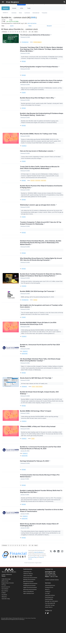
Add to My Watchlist (31, 23)
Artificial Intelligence (37, 42)
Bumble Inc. (25, 351)
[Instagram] (62, 555)
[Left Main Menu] (3, 2)
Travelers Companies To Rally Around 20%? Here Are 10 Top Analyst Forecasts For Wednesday (40, 223)
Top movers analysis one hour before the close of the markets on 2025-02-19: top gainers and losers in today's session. (41, 81)
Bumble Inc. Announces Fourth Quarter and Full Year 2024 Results (40, 345)
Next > (36, 31)
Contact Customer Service (52, 579)
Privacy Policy (33, 557)
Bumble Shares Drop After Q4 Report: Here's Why (37, 98)
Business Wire (24, 353)
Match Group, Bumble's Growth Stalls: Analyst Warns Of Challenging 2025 (39, 524)
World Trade (43, 180)
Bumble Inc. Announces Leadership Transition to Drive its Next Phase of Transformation (41, 510)
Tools (28, 8)
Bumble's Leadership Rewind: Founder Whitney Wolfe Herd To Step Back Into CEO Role (41, 491)
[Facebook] (54, 555)
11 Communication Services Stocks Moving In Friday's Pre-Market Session (40, 475)
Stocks (14, 8)
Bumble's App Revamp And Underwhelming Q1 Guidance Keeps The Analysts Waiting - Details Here (41, 114)
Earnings (35, 299)
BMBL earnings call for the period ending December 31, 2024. (37, 297)
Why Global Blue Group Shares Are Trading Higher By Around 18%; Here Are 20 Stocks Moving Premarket (41, 259)
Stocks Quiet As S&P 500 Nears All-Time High (36, 378)
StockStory (24, 145)
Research (49, 26)
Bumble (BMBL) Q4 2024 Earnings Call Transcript (38, 291)
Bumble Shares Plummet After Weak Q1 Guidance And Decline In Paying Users (41, 186)
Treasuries (44, 13)
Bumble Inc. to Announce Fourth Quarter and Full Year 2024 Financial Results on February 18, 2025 (40, 447)
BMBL (33, 17)
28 (32, 31)
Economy (32, 180)
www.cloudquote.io (39, 552)
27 (29, 31)
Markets (5, 8)
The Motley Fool (25, 42)
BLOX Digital (22, 619)
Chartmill (23, 92)
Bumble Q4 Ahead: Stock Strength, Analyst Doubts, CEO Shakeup (39, 392)
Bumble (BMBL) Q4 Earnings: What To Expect (35, 411)
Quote (12, 26)
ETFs (21, 8)
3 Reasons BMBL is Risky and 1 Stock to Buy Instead (37, 426)
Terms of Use (28, 618)
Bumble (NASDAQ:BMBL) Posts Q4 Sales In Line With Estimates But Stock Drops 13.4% (38, 323)
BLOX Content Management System (11, 619)
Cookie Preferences (7, 574)
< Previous (4, 31)
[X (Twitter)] (50, 555)
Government (37, 180)
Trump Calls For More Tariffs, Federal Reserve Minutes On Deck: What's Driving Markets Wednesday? (39, 167)
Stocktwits (24, 286)
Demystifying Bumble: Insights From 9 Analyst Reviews (39, 66)
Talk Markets (24, 386)
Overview (14, 13)
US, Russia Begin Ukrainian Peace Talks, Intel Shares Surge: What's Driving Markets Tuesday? (40, 360)
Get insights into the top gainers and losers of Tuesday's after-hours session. (41, 306)
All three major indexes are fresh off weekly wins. (34, 383)
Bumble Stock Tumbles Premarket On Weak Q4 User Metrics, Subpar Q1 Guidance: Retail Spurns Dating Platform (41, 275)
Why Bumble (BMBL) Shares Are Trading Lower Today (38, 134)
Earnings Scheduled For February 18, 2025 (35, 461)
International (36, 13)
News (20, 13)
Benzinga (23, 61)
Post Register (9, 618)
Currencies (27, 13)
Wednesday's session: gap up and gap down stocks (38, 205)
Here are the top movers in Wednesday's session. (37, 151)
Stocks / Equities (39, 386)
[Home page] (12, 2)
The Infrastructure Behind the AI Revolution (35, 35)
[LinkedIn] (58, 555)
